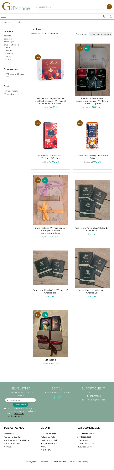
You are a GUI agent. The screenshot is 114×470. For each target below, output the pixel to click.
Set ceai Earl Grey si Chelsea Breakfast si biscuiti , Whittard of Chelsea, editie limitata (50, 101)
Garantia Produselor (50, 440)
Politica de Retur (48, 437)
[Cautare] (109, 6)
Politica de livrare (12, 443)
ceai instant (9, 53)
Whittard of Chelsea (15, 74)
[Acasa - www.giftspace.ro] (16, 6)
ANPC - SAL (46, 450)
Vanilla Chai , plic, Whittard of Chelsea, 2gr (92, 291)
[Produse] (3, 17)
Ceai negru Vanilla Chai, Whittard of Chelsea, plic (92, 229)
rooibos (7, 59)
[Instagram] (59, 397)
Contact (8, 447)
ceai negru (9, 42)
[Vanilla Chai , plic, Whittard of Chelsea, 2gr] (92, 268)
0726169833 (95, 396)
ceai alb (7, 36)
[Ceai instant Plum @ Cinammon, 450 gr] (92, 135)
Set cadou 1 (50, 360)
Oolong (7, 56)
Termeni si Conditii (12, 437)
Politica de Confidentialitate (16, 440)
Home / (7, 22)
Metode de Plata (48, 434)
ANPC (43, 447)
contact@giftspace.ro (95, 400)
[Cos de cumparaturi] (111, 16)
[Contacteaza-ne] (104, 16)
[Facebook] (54, 397)
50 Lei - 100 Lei (12, 94)
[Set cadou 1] (50, 333)
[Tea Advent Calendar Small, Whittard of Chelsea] (50, 135)
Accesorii (8, 50)
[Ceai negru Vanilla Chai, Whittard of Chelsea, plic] (92, 200)
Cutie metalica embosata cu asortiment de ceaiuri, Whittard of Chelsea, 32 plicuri (92, 101)
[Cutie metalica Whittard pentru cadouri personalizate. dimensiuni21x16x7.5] (50, 200)
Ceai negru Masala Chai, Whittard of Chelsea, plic (50, 291)
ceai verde (9, 39)
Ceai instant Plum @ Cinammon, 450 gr (92, 156)
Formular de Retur (49, 443)
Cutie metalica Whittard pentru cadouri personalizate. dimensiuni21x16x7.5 (50, 230)
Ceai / (13, 22)
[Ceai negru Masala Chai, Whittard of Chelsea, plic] (50, 268)
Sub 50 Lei (11, 91)
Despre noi (9, 434)
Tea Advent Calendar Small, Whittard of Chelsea (50, 156)
